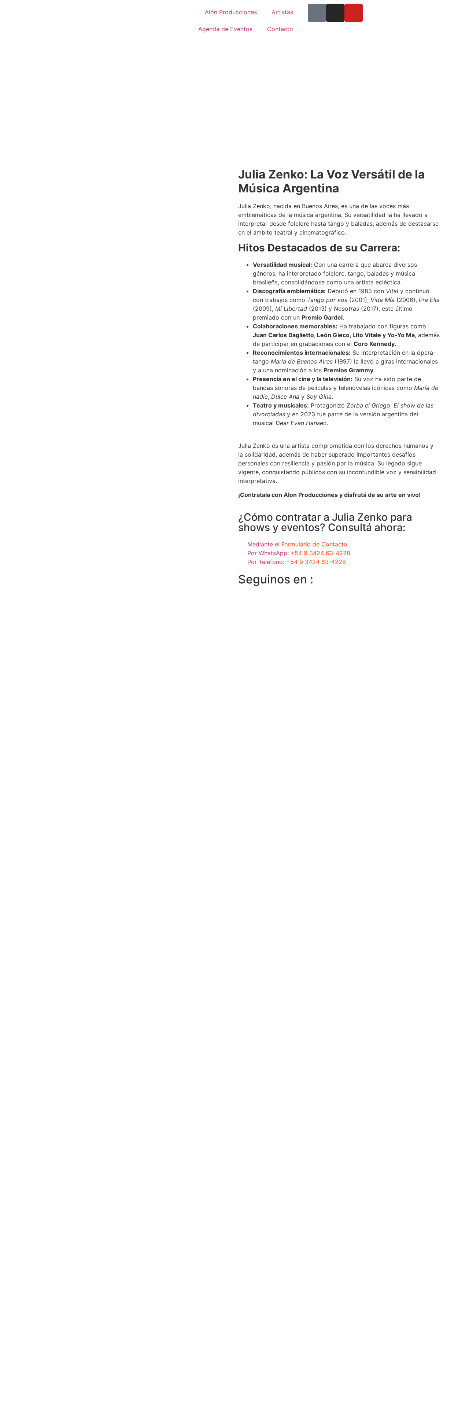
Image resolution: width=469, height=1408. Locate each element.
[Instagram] (335, 13)
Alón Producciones (231, 12)
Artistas (282, 12)
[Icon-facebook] (317, 13)
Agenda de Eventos (225, 29)
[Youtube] (353, 13)
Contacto (280, 29)
